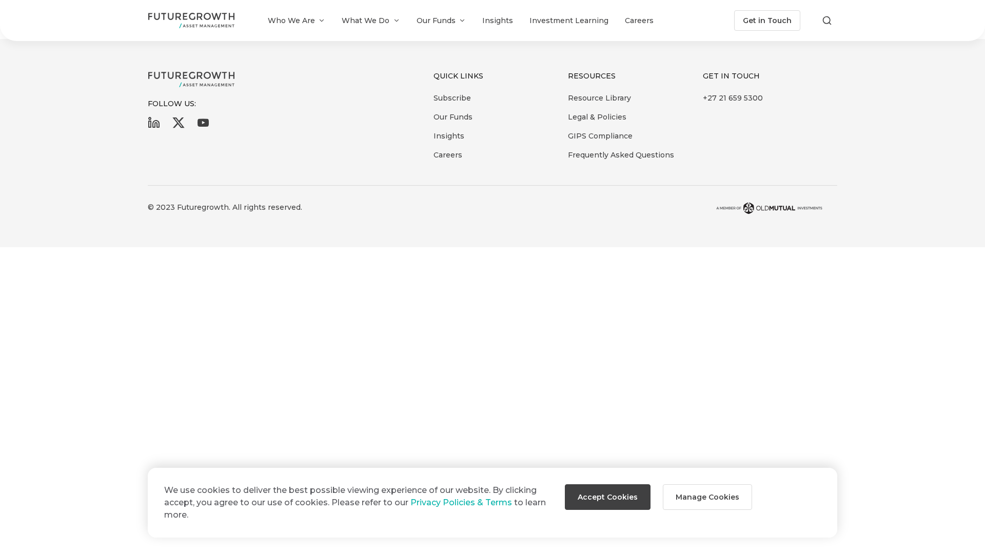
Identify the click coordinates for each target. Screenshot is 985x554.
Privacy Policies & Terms (461, 502)
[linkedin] (154, 126)
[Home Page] (191, 20)
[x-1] (178, 126)
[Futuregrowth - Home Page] (191, 79)
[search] (827, 20)
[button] (608, 497)
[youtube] (203, 126)
